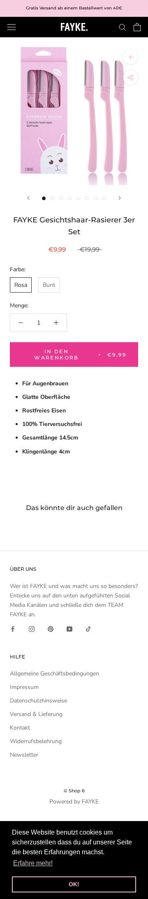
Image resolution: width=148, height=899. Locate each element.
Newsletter (24, 755)
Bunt (49, 285)
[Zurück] (28, 198)
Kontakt (20, 728)
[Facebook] (13, 628)
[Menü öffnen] (11, 27)
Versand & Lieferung (36, 714)
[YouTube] (69, 628)
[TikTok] (88, 628)
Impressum (24, 687)
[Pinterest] (50, 628)
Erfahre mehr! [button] (33, 863)
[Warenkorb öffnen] (137, 27)
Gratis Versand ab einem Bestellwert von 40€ (74, 8)
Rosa (20, 285)
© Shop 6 (74, 791)
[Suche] (122, 26)
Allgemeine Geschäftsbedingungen (54, 673)
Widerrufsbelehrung (36, 741)
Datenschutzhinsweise (38, 701)
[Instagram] (32, 628)
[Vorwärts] (119, 198)
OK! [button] (74, 884)
